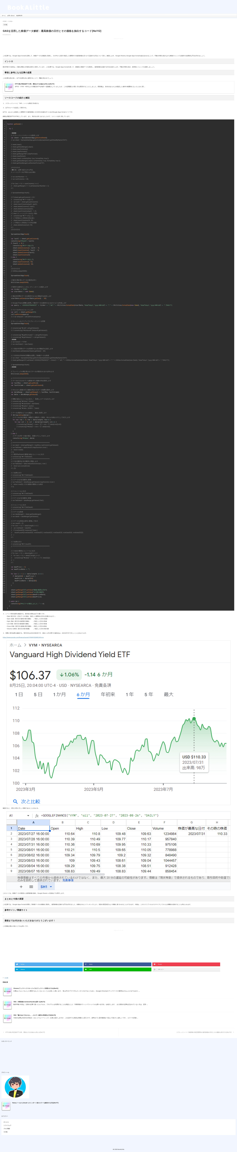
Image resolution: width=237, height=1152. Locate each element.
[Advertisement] (118, 46)
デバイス (6, 1122)
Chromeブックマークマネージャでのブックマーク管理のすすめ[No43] (35, 988)
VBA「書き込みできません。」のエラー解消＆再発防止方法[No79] (34, 1015)
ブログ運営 (7, 1128)
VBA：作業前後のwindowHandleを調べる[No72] (29, 1002)
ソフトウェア (7, 1125)
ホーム (4, 15)
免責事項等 (19, 15)
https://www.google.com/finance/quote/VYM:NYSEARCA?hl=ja (23, 637)
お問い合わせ (11, 15)
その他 (6, 977)
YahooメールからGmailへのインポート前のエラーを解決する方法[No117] (35, 1103)
